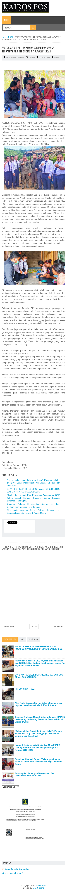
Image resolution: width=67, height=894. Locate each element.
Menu (6, 20)
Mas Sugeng (38, 888)
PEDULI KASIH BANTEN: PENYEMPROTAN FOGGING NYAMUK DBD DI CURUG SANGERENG (38, 648)
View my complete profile (13, 873)
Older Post (58, 626)
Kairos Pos (41, 885)
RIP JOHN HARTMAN (25, 689)
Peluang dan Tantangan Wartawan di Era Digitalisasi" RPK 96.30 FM (34, 774)
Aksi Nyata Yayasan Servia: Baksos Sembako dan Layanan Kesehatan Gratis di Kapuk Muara (38, 704)
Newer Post (9, 626)
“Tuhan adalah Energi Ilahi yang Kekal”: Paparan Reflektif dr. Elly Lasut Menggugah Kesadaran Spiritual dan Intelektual (33, 483)
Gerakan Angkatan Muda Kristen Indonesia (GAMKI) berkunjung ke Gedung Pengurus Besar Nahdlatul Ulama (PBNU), (40, 719)
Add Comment (44, 57)
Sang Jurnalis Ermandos (17, 869)
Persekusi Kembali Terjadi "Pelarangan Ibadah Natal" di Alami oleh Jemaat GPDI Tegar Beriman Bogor (38, 761)
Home (34, 626)
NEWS (56, 57)
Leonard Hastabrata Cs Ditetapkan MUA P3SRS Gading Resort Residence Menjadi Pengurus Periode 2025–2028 (37, 747)
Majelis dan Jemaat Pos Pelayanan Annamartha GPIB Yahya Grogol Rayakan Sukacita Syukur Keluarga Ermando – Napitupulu (33, 498)
